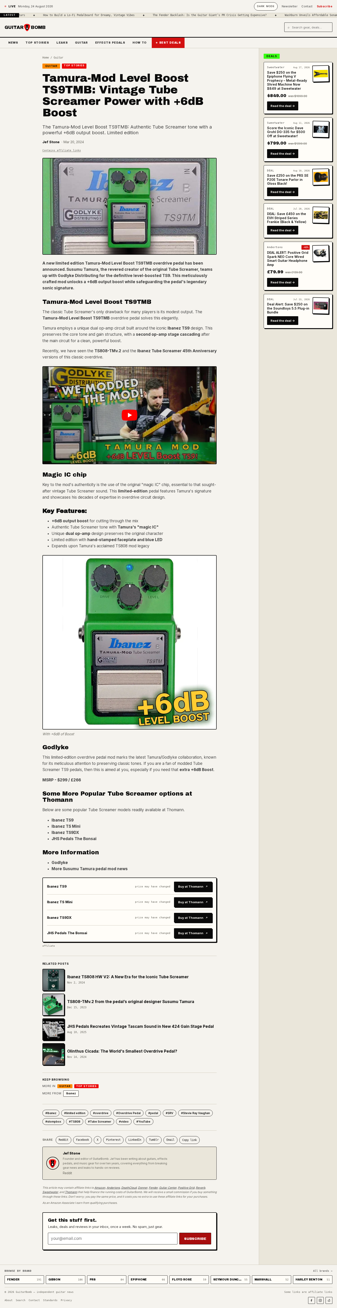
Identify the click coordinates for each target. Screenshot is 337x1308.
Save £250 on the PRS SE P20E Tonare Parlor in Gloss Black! (287, 179)
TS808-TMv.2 (107, 351)
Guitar (81, 42)
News (13, 42)
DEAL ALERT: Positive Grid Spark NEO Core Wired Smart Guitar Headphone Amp (287, 259)
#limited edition (74, 1113)
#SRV (169, 1113)
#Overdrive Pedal (128, 1113)
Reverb (200, 1187)
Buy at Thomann (190, 886)
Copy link (189, 1140)
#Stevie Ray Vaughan (195, 1113)
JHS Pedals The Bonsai (74, 838)
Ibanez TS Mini (66, 826)
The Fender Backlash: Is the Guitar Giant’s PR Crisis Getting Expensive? (176, 15)
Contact (307, 6)
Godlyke (60, 862)
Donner (142, 1187)
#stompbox (53, 1121)
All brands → (322, 1270)
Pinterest (113, 1139)
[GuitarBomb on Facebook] (311, 1300)
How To (140, 42)
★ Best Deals (168, 42)
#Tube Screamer (99, 1121)
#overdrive (100, 1113)
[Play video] (129, 415)
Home (45, 57)
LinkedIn (134, 1139)
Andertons (113, 1187)
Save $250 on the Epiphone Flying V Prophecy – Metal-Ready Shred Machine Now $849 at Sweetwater (287, 80)
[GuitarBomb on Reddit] (329, 1300)
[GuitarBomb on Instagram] (320, 1300)
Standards (50, 1300)
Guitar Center (168, 1187)
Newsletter (290, 6)
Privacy (66, 1300)
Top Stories (37, 42)
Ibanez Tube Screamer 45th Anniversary (177, 351)
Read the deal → (283, 106)
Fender (153, 1187)
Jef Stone (51, 142)
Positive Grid (186, 1187)
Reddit (63, 1139)
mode (265, 6)
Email (170, 1139)
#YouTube (143, 1121)
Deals (271, 56)
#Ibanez (50, 1113)
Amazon (99, 1187)
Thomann (71, 1192)
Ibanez (71, 1093)
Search (20, 1300)
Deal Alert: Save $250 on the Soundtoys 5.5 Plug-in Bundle (288, 308)
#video (124, 1121)
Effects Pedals (110, 42)
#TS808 (74, 1121)
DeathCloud (129, 1187)
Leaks (62, 42)
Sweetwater (50, 1192)
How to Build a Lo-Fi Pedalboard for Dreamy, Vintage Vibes (55, 15)
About (9, 1300)
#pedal (153, 1113)
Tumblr (154, 1139)
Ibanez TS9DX (65, 832)
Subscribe (324, 6)
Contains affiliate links (61, 150)
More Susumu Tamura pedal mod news (90, 868)
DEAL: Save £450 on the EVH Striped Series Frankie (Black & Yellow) (286, 218)
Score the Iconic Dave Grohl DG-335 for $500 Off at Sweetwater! (286, 132)
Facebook (82, 1139)
